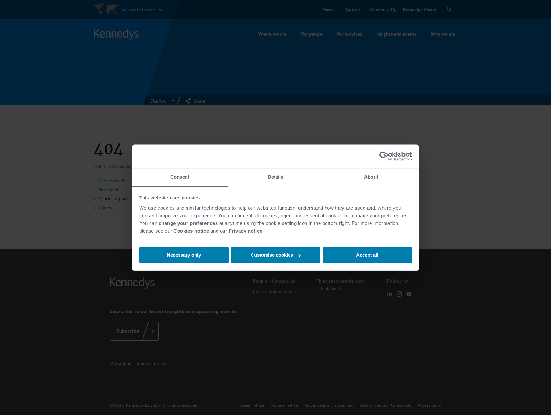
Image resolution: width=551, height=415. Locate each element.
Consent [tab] (179, 177)
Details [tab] (275, 177)
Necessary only (184, 255)
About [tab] (371, 177)
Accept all (367, 255)
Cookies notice (191, 230)
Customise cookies (272, 255)
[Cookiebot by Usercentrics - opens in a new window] (384, 156)
